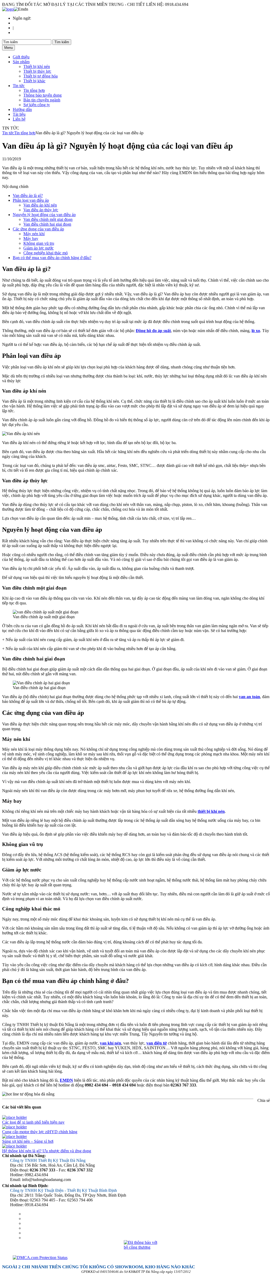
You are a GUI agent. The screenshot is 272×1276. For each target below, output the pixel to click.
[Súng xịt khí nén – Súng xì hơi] (14, 1136)
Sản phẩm (21, 61)
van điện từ (156, 1043)
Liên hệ (19, 119)
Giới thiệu (21, 57)
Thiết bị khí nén (36, 66)
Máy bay (30, 238)
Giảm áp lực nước (38, 248)
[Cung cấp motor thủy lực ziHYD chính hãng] (14, 1127)
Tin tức (19, 85)
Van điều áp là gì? (28, 195)
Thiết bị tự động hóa (40, 76)
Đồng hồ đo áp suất (153, 330)
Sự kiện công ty (36, 104)
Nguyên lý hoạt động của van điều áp (44, 214)
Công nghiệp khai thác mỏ (45, 253)
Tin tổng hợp (34, 90)
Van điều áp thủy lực (40, 210)
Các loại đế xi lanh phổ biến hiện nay (33, 1122)
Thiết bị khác (34, 81)
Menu (8, 48)
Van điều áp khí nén (40, 205)
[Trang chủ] (8, 9)
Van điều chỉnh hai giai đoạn (47, 224)
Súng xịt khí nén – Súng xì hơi (27, 1141)
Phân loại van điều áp (31, 200)
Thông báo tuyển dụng (42, 95)
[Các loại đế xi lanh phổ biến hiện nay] (14, 1117)
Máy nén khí (34, 233)
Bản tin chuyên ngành (41, 100)
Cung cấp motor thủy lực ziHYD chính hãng (39, 1131)
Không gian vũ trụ (38, 243)
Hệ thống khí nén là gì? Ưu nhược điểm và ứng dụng (46, 1151)
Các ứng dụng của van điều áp (38, 229)
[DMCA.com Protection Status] (141, 1257)
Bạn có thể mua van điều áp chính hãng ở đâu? (52, 257)
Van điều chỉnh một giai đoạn (48, 219)
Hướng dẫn (22, 109)
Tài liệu (19, 114)
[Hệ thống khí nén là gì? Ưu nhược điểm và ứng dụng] (14, 1146)
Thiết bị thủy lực (37, 71)
